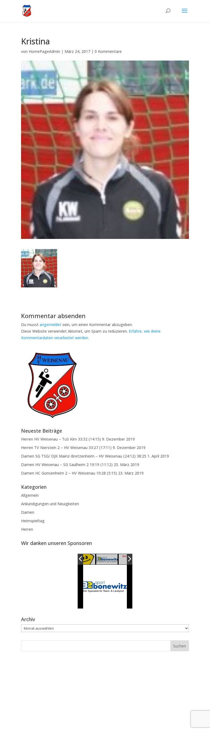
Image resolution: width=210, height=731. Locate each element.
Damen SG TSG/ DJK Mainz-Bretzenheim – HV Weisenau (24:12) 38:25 (83, 456)
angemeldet (50, 324)
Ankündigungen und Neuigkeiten (50, 503)
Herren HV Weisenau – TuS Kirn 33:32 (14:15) (61, 439)
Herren (27, 529)
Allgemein (30, 495)
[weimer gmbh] (93, 559)
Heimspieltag (33, 520)
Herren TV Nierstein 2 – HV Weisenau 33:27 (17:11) (66, 447)
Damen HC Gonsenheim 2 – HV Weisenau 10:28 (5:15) (69, 473)
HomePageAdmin (44, 51)
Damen (27, 512)
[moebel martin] (116, 559)
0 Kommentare (108, 51)
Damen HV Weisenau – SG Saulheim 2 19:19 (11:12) (67, 464)
